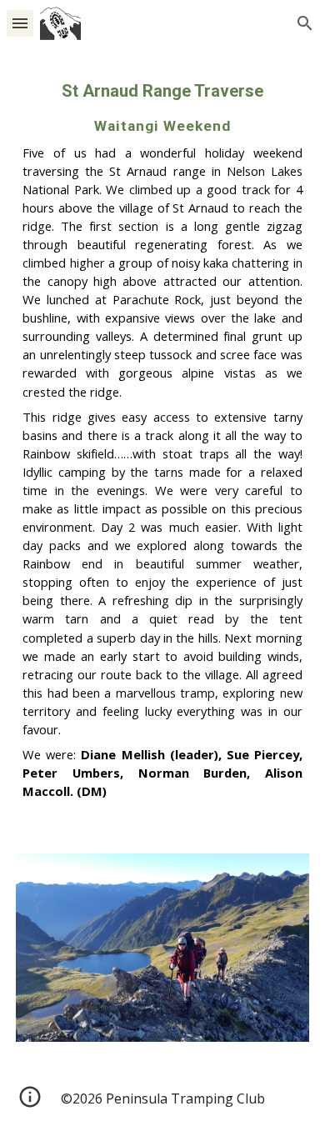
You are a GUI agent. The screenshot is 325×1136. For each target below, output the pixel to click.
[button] (20, 23)
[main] (162, 440)
